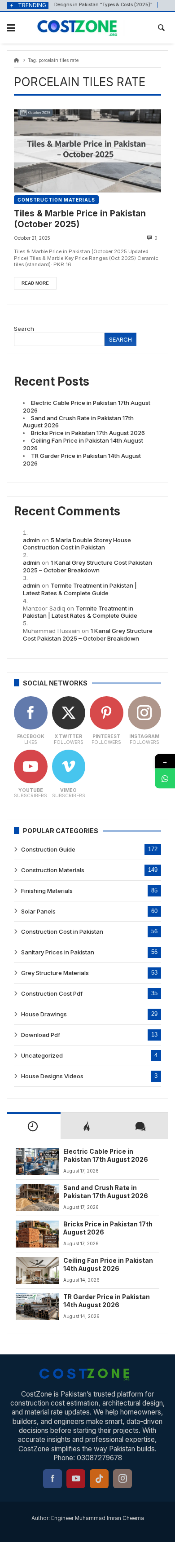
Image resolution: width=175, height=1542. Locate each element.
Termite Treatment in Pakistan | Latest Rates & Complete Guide (80, 589)
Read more (35, 283)
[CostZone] (81, 28)
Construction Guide (48, 849)
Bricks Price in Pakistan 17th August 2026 (88, 432)
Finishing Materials (47, 890)
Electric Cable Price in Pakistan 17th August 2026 (105, 1155)
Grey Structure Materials (55, 972)
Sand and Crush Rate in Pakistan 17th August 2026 (105, 1191)
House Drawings (44, 1014)
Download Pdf (40, 1034)
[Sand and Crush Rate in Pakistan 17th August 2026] (37, 1197)
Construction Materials (56, 199)
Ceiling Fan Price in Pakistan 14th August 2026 (108, 1264)
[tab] (34, 1125)
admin (31, 540)
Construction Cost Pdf (52, 993)
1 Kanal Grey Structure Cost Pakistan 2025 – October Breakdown (87, 566)
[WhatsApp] (165, 778)
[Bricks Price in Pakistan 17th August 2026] (37, 1234)
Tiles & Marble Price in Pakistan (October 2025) (80, 219)
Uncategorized (42, 1055)
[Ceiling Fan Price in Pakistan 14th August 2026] (37, 1270)
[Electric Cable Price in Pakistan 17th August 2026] (37, 1161)
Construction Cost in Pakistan (62, 931)
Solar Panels (38, 911)
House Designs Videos (52, 1076)
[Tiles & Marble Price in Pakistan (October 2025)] (87, 150)
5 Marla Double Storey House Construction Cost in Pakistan (77, 543)
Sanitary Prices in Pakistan (57, 952)
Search (24, 328)
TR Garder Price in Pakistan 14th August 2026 (106, 1301)
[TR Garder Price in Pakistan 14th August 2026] (37, 1306)
